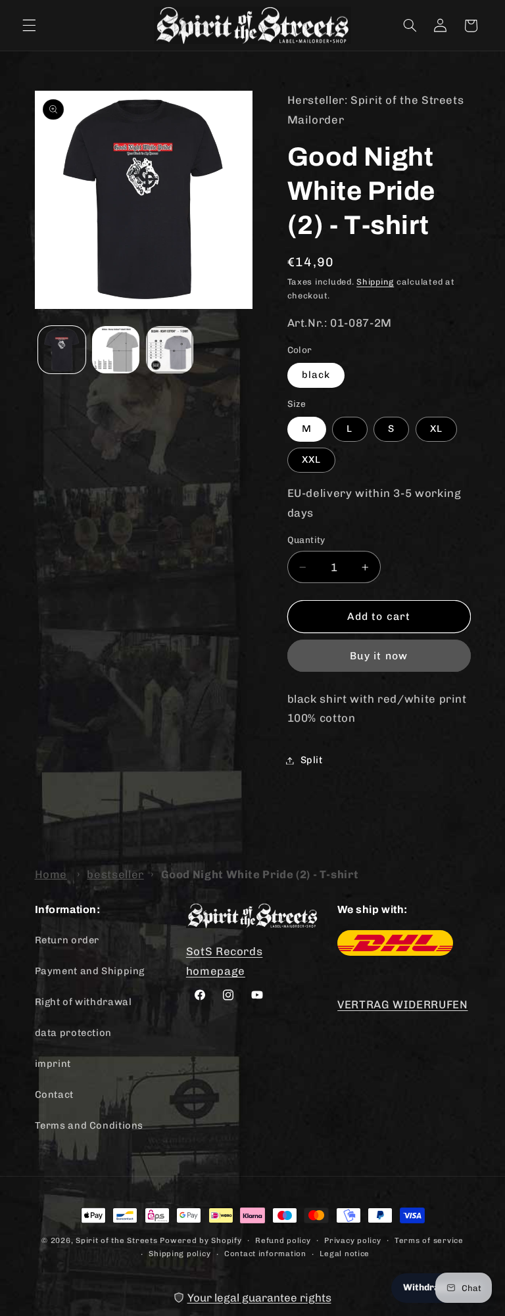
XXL (311, 459)
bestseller (115, 874)
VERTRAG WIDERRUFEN (402, 1004)
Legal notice (345, 1253)
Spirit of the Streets (116, 1240)
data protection (73, 1033)
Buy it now (379, 655)
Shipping (375, 282)
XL (436, 429)
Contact (54, 1094)
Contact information (265, 1253)
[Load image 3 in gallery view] (169, 349)
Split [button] (312, 760)
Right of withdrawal (83, 1002)
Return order (67, 940)
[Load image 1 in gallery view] (61, 349)
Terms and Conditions (89, 1125)
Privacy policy (352, 1240)
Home (51, 874)
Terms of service (429, 1240)
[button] (29, 26)
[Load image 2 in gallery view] (115, 349)
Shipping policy (179, 1253)
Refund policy (283, 1240)
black (316, 375)
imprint (53, 1063)
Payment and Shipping (90, 971)
